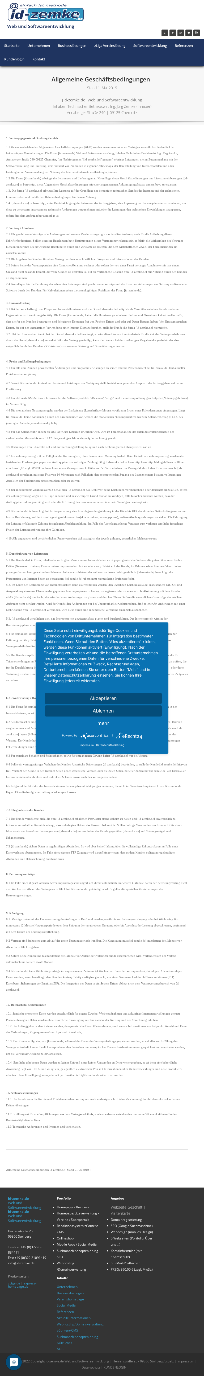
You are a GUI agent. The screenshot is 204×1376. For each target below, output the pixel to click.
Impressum (185, 1361)
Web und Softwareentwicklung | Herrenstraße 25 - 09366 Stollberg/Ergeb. (120, 1361)
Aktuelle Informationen (74, 1318)
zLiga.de (14, 1283)
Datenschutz (91, 1367)
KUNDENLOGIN (115, 1367)
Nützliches (64, 1343)
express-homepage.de (22, 1285)
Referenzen (65, 1311)
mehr (103, 723)
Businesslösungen (70, 1293)
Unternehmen (67, 1286)
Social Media (66, 1305)
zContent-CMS (67, 1330)
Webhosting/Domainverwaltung (80, 1324)
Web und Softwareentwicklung (24, 1205)
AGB (60, 1349)
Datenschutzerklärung (110, 745)
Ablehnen (103, 711)
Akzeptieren (103, 698)
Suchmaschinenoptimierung (77, 1336)
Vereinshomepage (70, 1299)
